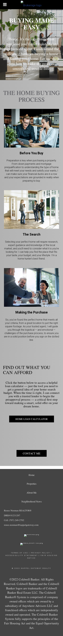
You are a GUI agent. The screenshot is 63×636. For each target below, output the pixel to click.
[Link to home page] (31, 4)
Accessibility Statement (22, 555)
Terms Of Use (19, 553)
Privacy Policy (40, 553)
